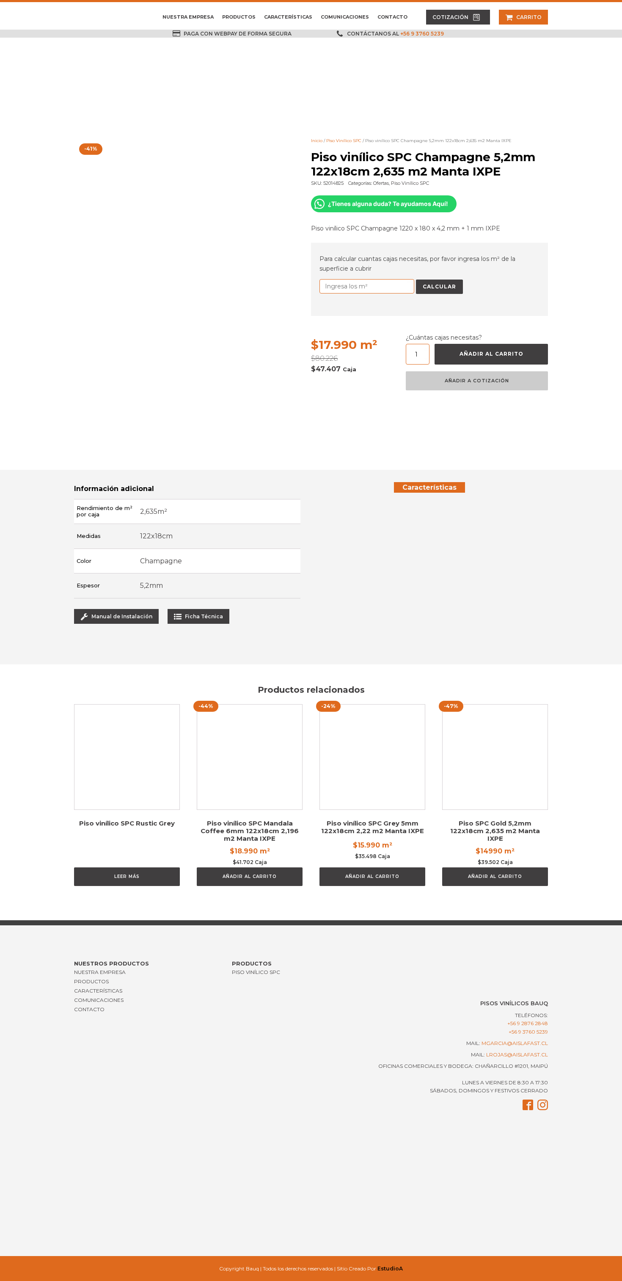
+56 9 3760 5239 (422, 33)
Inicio (316, 140)
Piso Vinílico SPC (343, 140)
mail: (507, 1043)
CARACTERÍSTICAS (288, 17)
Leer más (127, 876)
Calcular (439, 286)
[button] (458, 17)
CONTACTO (392, 17)
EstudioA (390, 1268)
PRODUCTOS (239, 17)
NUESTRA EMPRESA (188, 17)
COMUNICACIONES (345, 17)
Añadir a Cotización (477, 381)
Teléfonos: (527, 1019)
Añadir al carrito (491, 354)
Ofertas (381, 183)
